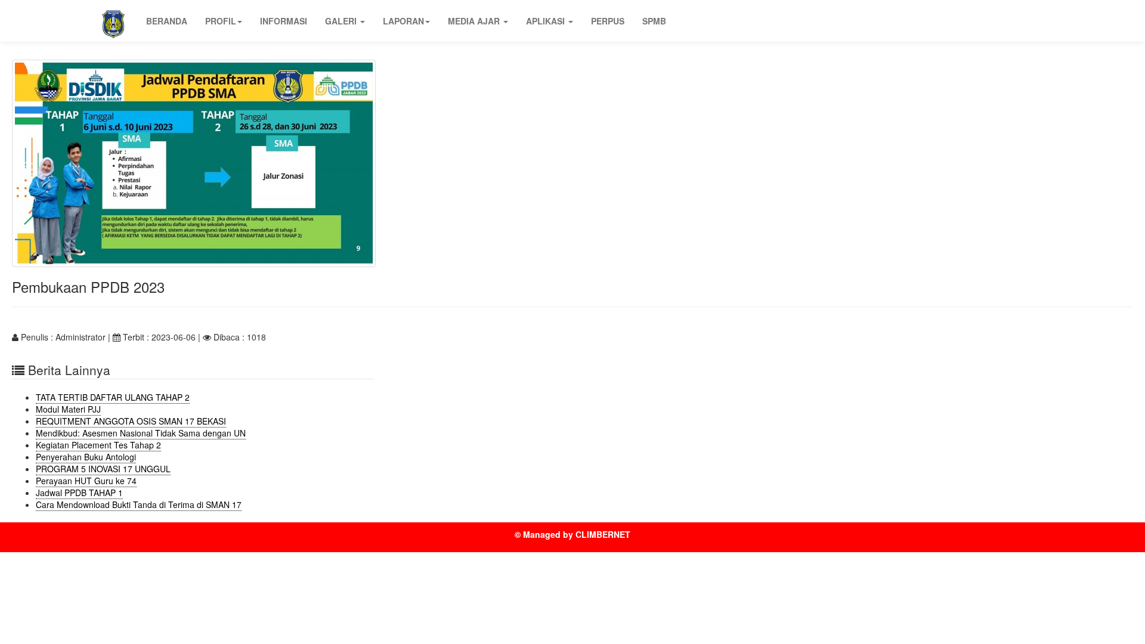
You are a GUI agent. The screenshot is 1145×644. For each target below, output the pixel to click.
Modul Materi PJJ (68, 409)
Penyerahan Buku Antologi (86, 457)
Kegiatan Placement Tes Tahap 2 (98, 445)
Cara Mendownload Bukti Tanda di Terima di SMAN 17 (139, 504)
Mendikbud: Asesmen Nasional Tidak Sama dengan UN (141, 433)
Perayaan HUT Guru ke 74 (86, 481)
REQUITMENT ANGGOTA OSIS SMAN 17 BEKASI (131, 421)
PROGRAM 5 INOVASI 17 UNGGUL (103, 469)
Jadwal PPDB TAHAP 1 (79, 493)
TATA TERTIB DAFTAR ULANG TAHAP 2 (113, 397)
